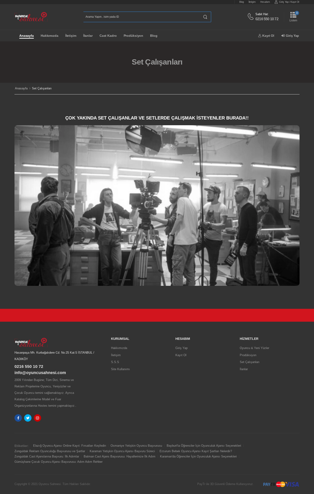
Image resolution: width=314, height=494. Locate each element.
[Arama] (205, 16)
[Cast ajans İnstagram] (37, 418)
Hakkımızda (49, 35)
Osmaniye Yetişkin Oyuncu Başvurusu (136, 445)
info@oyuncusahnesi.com (40, 373)
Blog (241, 1)
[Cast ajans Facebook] (18, 418)
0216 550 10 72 (266, 19)
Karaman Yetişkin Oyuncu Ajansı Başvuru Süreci (122, 451)
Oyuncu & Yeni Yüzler (254, 348)
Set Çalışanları (250, 362)
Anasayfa (26, 35)
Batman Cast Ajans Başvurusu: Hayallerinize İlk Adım (119, 456)
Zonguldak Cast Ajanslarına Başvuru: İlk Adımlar (46, 456)
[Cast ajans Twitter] (27, 418)
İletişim (252, 1)
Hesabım (265, 1)
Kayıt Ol (295, 1)
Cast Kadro (108, 35)
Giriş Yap (283, 1)
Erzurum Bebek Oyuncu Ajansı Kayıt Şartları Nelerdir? (196, 451)
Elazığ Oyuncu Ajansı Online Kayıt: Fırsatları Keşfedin (69, 445)
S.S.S (115, 362)
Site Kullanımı (120, 369)
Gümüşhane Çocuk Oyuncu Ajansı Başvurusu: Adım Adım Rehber (58, 461)
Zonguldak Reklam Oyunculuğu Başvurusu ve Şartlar (49, 451)
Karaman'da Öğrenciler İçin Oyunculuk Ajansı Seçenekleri (198, 456)
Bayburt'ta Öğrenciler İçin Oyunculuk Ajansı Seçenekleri (204, 445)
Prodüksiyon (133, 35)
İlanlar (88, 35)
